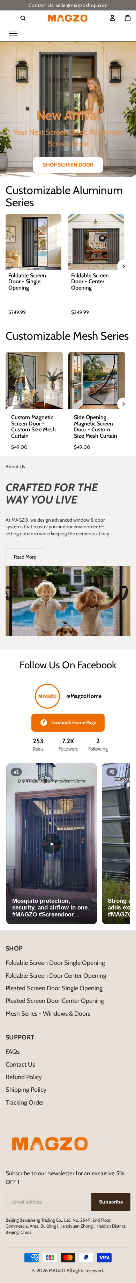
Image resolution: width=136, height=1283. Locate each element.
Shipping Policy (26, 1089)
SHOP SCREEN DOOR (68, 165)
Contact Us (20, 1064)
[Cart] (127, 18)
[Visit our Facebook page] (47, 696)
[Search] (23, 18)
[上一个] (12, 266)
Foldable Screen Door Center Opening (56, 975)
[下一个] (123, 266)
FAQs (13, 1051)
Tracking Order (25, 1102)
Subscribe (111, 1202)
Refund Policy (24, 1077)
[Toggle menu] (13, 33)
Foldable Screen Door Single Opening (55, 963)
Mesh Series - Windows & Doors (48, 1013)
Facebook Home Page (70, 722)
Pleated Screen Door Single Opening (54, 988)
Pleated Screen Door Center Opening (55, 1001)
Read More (25, 557)
